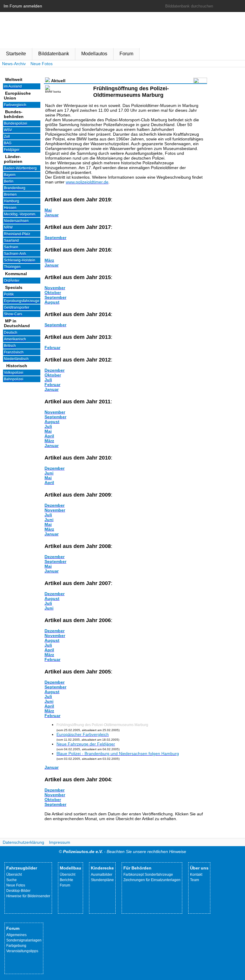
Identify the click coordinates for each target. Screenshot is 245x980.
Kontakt (196, 874)
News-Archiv (14, 63)
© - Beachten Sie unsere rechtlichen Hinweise (122, 851)
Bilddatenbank (53, 53)
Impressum (59, 842)
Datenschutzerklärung (23, 842)
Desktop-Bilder (18, 891)
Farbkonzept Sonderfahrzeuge (148, 874)
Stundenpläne (102, 880)
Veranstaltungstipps (22, 951)
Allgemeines (16, 935)
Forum (126, 53)
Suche (11, 880)
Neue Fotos (41, 63)
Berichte (66, 880)
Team (194, 880)
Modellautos (94, 53)
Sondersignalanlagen (24, 940)
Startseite (16, 53)
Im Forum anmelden (23, 6)
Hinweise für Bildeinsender (28, 896)
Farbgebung (16, 946)
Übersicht (14, 874)
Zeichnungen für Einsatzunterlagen (151, 880)
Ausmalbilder (101, 874)
